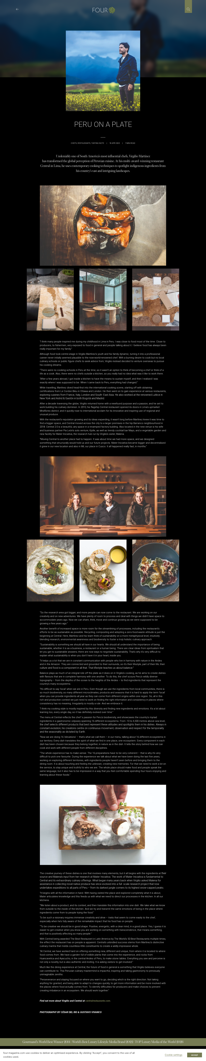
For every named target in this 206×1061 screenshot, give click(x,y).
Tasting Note (97, 143)
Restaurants (84, 143)
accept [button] (194, 1055)
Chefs (74, 143)
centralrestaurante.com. (98, 1000)
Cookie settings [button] (173, 1054)
